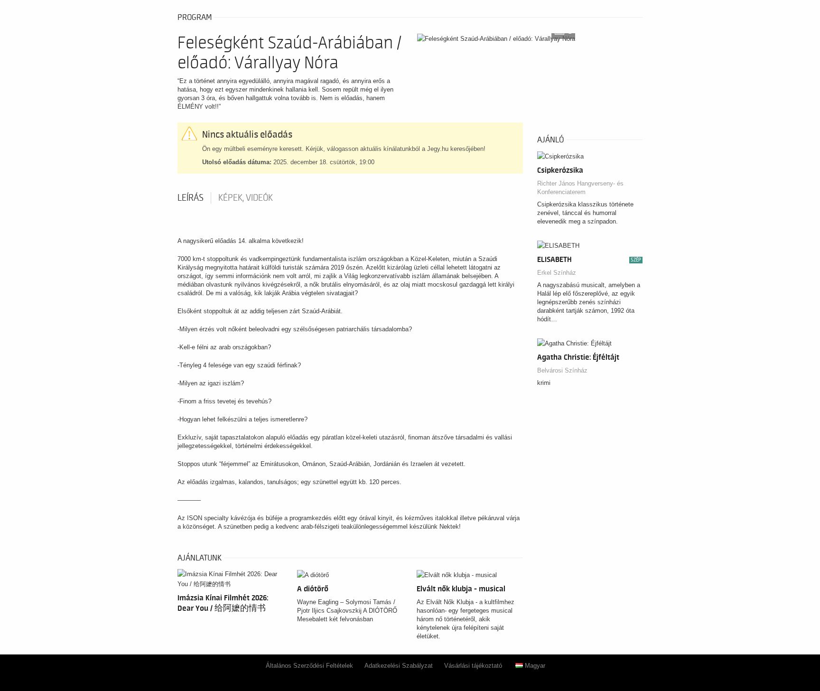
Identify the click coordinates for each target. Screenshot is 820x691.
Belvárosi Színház (562, 370)
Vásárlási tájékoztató (473, 665)
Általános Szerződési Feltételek (309, 665)
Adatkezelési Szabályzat (398, 665)
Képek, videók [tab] (245, 198)
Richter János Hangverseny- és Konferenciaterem (580, 188)
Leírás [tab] (190, 198)
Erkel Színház (556, 272)
